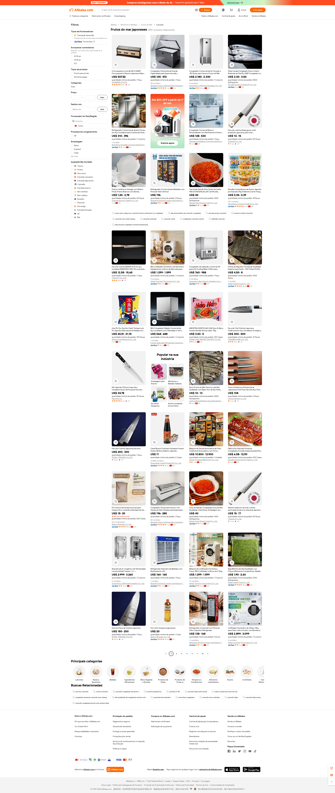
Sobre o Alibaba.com (83, 716)
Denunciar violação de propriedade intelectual (203, 742)
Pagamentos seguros (121, 721)
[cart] (232, 10)
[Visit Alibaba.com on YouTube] (250, 751)
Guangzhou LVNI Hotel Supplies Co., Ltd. (205, 86)
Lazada (167, 781)
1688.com (141, 781)
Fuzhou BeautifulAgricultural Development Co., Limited (206, 401)
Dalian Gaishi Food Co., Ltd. (239, 284)
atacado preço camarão (217, 213)
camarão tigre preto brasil (197, 692)
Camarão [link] (160, 25)
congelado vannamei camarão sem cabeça (91, 697)
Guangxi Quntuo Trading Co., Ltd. (125, 200)
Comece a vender (234, 726)
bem (102, 97)
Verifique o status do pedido (238, 731)
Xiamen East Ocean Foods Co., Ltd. (203, 203)
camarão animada (149, 219)
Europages (205, 781)
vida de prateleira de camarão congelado (186, 213)
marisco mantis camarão (243, 213)
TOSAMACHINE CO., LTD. (238, 339)
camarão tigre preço (253, 697)
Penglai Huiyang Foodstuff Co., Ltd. (242, 85)
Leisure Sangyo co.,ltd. (237, 398)
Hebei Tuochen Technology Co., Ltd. (165, 281)
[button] (196, 10)
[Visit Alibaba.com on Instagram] (244, 751)
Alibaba (114, 25)
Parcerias (231, 741)
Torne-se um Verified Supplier (239, 736)
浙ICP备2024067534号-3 (234, 789)
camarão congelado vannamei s (127, 692)
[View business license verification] (191, 789)
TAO (188, 781)
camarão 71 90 (174, 692)
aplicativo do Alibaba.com (210, 769)
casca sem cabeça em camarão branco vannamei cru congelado (139, 213)
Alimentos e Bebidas (129, 25)
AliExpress (130, 781)
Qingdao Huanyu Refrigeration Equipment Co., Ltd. (167, 86)
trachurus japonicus (154, 692)
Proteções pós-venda (121, 736)
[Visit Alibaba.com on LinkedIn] (234, 751)
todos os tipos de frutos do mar (226, 692)
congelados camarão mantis (193, 219)
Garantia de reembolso (122, 726)
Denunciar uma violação (199, 749)
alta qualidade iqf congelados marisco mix (130, 697)
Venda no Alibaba (234, 721)
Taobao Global (178, 781)
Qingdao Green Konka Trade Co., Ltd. (243, 460)
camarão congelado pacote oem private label (92, 703)
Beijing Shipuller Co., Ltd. (122, 524)
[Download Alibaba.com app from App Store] (232, 769)
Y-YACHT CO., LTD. (119, 278)
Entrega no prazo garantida (124, 731)
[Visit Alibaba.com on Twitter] (239, 751)
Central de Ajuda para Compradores (203, 721)
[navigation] (89, 339)
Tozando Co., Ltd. (235, 141)
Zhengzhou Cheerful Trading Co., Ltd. (243, 204)
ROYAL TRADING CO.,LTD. (122, 457)
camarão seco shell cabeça (125, 219)
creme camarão (102, 692)
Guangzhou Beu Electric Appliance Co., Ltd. (206, 281)
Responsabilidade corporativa (87, 731)
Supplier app (158, 769)
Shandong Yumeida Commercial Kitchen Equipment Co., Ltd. (129, 145)
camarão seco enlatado (211, 697)
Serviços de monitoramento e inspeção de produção (129, 742)
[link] (331, 768)
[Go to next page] (207, 653)
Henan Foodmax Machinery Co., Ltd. (203, 460)
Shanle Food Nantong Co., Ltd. (124, 339)
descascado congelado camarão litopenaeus (131, 225)
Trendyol (195, 781)
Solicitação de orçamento (161, 726)
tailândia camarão (218, 219)
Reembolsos (194, 736)
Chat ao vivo (194, 726)
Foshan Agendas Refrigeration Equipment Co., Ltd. (167, 343)
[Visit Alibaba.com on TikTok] (255, 751)
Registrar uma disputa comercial (202, 731)
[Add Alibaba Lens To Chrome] (115, 769)
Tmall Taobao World (155, 781)
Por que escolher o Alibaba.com (87, 721)
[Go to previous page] (166, 653)
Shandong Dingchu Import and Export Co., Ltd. (167, 200)
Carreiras (78, 736)
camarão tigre (232, 697)
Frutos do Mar (146, 25)
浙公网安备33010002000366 (210, 789)
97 (202, 654)
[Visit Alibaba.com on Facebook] (229, 751)
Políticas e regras (120, 749)
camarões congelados (186, 697)
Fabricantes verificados (160, 721)
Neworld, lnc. (117, 398)
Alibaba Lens (88, 769)
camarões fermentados (162, 697)
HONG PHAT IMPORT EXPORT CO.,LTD (205, 339)
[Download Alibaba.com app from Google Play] (251, 769)
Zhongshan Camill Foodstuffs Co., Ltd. (165, 463)
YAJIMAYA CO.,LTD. (119, 82)
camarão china (169, 219)
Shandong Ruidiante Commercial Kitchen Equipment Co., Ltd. (206, 141)
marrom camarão (81, 692)
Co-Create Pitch (81, 726)
